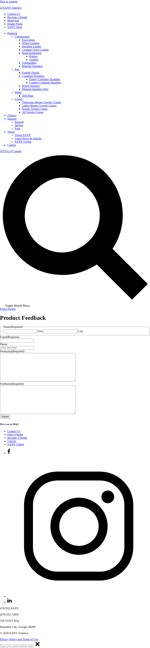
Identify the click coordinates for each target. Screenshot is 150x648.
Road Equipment (32, 53)
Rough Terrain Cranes (35, 108)
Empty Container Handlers (44, 79)
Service (19, 125)
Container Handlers (33, 76)
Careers (11, 145)
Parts (17, 128)
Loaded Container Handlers (45, 82)
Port (17, 69)
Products (12, 33)
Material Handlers (32, 66)
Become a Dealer (17, 17)
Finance (11, 115)
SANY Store (14, 27)
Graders (33, 59)
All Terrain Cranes (32, 112)
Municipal (13, 20)
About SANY (23, 135)
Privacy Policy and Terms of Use (19, 639)
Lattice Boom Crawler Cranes (39, 105)
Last (80, 331)
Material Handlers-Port (35, 89)
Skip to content (8, 1)
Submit (5, 416)
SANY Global (23, 141)
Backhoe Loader (31, 46)
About (11, 131)
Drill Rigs (27, 95)
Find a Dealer (8, 308)
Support (11, 118)
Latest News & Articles (28, 138)
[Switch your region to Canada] (15, 151)
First (40, 331)
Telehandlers (29, 62)
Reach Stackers (31, 85)
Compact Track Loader (35, 49)
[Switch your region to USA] (5, 151)
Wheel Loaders (31, 43)
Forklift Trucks (30, 72)
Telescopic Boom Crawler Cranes (41, 102)
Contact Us (13, 14)
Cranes (19, 99)
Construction (22, 36)
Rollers (33, 56)
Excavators (28, 39)
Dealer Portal (14, 23)
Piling (18, 92)
